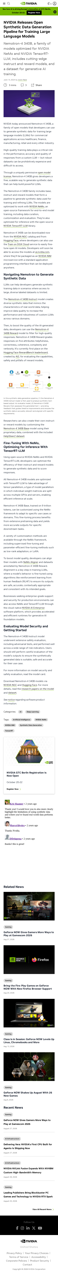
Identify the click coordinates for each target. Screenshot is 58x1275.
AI (20, 712)
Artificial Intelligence (21, 720)
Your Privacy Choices (36, 1253)
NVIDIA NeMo (36, 206)
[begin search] (9, 3)
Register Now (13, 789)
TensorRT (9, 731)
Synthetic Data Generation (31, 725)
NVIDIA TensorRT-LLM (16, 225)
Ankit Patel (22, 80)
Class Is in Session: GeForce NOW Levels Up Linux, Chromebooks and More (29, 1041)
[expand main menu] (4, 3)
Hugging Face (11, 240)
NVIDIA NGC (20, 236)
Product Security (39, 1260)
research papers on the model (37, 688)
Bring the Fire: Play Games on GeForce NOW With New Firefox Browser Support (28, 987)
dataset (12, 692)
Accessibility (38, 1256)
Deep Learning (33, 712)
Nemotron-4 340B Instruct (22, 299)
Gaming (8, 1114)
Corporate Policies (16, 1260)
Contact (27, 1264)
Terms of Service (18, 1256)
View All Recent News (42, 1209)
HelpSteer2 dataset (14, 436)
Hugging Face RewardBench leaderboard (26, 352)
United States (29, 1246)
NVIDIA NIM (45, 256)
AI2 (17, 356)
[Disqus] (29, 837)
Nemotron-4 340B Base (16, 428)
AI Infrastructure (12, 1139)
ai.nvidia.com (42, 252)
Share (39, 85)
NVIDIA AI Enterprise (33, 607)
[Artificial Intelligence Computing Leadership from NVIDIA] (29, 3)
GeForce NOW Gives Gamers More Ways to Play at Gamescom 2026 (29, 934)
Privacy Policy (14, 1253)
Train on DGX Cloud (18, 244)
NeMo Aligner (30, 562)
